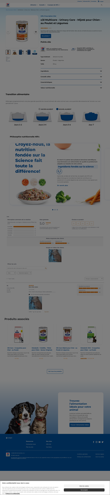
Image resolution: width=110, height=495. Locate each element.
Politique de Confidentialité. (12, 493)
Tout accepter (84, 490)
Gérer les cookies (84, 486)
